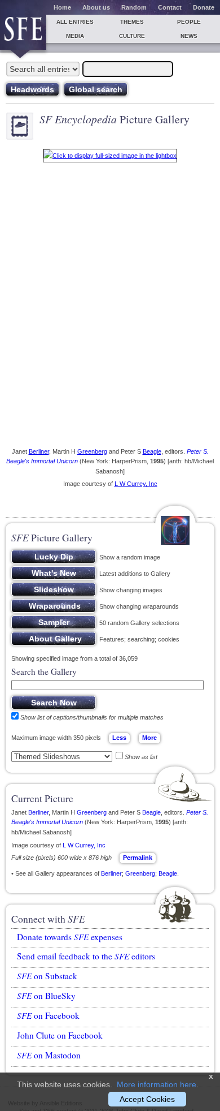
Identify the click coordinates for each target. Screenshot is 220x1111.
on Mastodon (49, 1055)
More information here (156, 1084)
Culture (132, 36)
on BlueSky (46, 995)
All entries (75, 22)
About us (96, 7)
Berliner (39, 451)
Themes (132, 22)
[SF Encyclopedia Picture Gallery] (110, 157)
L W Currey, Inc (136, 483)
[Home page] (23, 32)
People (189, 22)
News (189, 36)
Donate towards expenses (69, 936)
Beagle (152, 451)
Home (62, 7)
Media (75, 36)
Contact (170, 7)
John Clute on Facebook (60, 1035)
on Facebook (48, 1015)
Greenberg (92, 451)
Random (134, 7)
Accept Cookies (147, 1099)
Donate (203, 7)
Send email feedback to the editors (86, 956)
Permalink (137, 857)
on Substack (47, 975)
